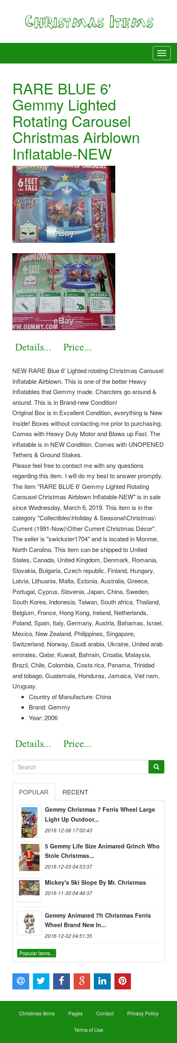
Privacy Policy (142, 1013)
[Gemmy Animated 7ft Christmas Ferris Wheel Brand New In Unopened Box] (29, 923)
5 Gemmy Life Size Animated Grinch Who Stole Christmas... (102, 851)
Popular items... (36, 952)
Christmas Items (37, 1013)
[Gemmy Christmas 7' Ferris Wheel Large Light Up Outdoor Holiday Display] (29, 817)
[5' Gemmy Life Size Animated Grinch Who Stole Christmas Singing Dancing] (29, 853)
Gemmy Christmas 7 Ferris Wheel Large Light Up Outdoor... (100, 814)
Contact (105, 1013)
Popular (34, 791)
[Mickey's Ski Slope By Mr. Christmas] (29, 890)
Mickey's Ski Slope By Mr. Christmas (95, 882)
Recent (75, 791)
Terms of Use (88, 1029)
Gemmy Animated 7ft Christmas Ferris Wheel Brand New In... (98, 920)
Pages (75, 1013)
